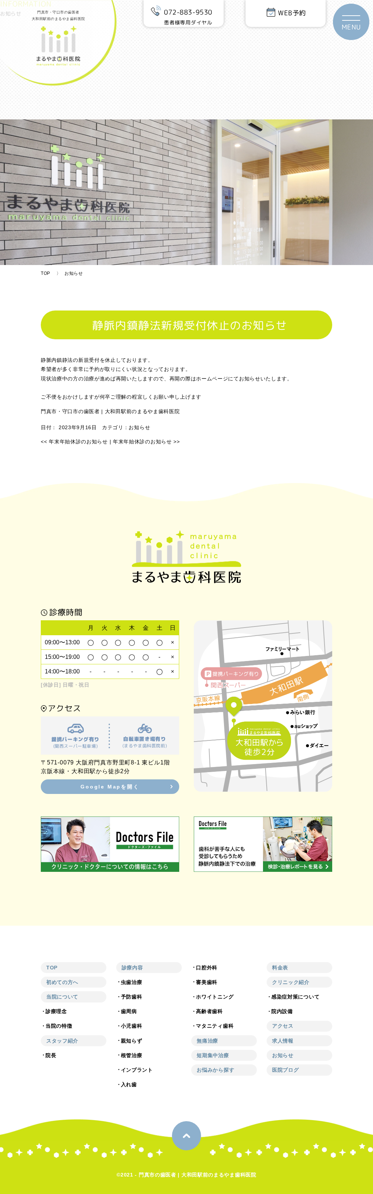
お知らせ (139, 427)
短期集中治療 (213, 1055)
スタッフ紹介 (62, 1041)
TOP (45, 273)
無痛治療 (207, 1041)
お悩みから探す (215, 1070)
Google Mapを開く (110, 787)
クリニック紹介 (291, 982)
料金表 (280, 967)
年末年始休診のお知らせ (74, 441)
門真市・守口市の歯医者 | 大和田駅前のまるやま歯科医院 (110, 411)
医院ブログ (285, 1070)
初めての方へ (62, 982)
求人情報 (283, 1041)
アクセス (283, 1026)
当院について (62, 997)
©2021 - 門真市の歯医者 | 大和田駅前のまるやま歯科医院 (186, 1175)
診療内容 (132, 967)
